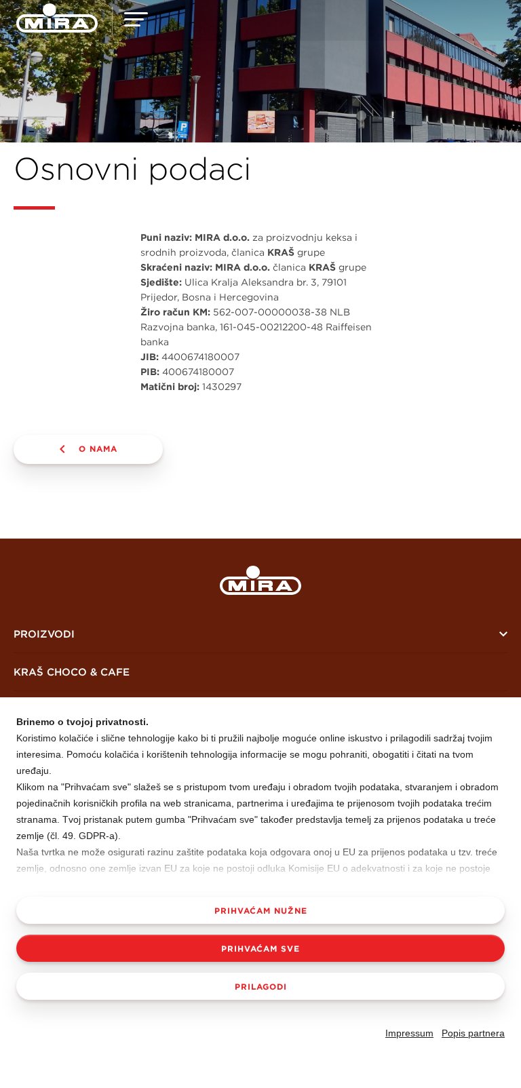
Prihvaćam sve (260, 948)
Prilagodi (261, 986)
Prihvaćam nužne (260, 910)
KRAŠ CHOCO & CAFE (72, 671)
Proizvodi (44, 633)
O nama (98, 448)
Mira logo (260, 580)
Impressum (409, 1033)
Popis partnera (473, 1033)
